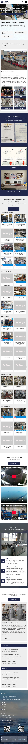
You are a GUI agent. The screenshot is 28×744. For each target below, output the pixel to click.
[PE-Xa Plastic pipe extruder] (7, 247)
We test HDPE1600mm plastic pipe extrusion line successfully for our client (12, 655)
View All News (14, 599)
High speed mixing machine (7, 447)
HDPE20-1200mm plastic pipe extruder (7, 225)
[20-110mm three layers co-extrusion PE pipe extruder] (20, 218)
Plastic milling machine (7, 370)
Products (3, 706)
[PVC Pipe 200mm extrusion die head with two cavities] (20, 394)
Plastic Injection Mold (19, 32)
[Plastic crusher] (7, 351)
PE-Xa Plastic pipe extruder (7, 254)
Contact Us (4, 711)
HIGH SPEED (4, 13)
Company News (13, 658)
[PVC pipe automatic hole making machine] (7, 278)
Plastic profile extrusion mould (20, 312)
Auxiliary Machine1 (5, 406)
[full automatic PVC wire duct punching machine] (7, 291)
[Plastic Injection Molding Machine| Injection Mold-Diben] (6, 2)
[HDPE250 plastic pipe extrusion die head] (20, 381)
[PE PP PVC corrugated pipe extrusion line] (20, 233)
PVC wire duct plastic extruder (20, 284)
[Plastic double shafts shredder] (7, 322)
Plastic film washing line (20, 370)
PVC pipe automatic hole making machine (7, 284)
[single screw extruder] (7, 261)
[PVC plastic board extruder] (7, 305)
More (4, 85)
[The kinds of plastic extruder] (14, 612)
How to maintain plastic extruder (10, 649)
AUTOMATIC (20, 13)
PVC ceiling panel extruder (20, 298)
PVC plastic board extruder (7, 312)
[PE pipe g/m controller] (7, 413)
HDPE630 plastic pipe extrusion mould (7, 387)
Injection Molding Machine (5, 32)
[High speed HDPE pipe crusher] (20, 351)
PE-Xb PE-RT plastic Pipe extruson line (20, 254)
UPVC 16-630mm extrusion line (7, 240)
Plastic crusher (7, 357)
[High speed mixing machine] (7, 440)
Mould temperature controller (20, 433)
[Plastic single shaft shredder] (7, 336)
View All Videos (13, 463)
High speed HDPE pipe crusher (20, 358)
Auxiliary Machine (5, 36)
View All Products (13, 209)
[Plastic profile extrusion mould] (20, 305)
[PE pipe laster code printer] (20, 413)
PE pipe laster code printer (20, 419)
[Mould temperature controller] (20, 426)
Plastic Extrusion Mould (6, 374)
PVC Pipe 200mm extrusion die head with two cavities (20, 401)
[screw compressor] (7, 426)
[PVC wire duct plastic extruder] (20, 278)
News (2, 707)
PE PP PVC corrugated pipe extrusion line (20, 240)
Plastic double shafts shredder (7, 329)
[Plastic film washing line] (20, 365)
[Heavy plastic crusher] (20, 322)
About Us (3, 704)
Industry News (13, 663)
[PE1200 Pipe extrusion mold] (7, 394)
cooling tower (20, 446)
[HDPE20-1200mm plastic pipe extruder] (7, 218)
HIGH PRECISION (12, 13)
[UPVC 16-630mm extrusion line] (7, 233)
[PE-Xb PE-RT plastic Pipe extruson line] (20, 247)
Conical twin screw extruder (20, 267)
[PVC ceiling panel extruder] (20, 291)
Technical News (15, 651)
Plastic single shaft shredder (7, 343)
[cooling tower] (20, 440)
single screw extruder (7, 266)
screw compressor (7, 432)
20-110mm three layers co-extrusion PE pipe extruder (20, 226)
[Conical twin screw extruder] (20, 261)
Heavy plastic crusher (20, 328)
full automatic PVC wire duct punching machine (7, 298)
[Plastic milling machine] (7, 365)
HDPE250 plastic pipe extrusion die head (20, 387)
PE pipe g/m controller (7, 418)
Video (3, 709)
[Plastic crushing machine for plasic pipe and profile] (20, 336)
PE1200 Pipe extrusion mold (7, 401)
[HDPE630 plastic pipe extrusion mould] (7, 381)
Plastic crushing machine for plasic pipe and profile (20, 343)
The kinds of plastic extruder (10, 623)
